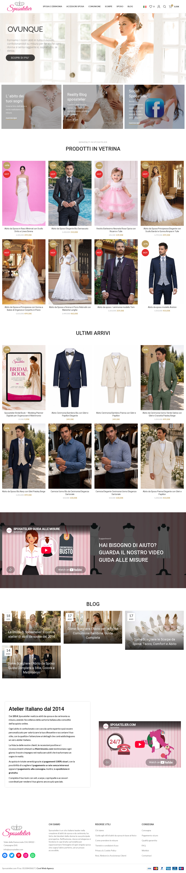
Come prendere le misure (106, 840)
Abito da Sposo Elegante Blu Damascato (69, 228)
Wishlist (145, 850)
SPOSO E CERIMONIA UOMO (93, 48)
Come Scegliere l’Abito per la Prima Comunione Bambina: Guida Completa (93, 633)
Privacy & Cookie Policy (105, 850)
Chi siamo (99, 830)
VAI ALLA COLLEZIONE (93, 60)
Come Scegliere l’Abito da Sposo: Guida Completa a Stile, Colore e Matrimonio (31, 668)
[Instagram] (25, 855)
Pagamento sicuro (150, 835)
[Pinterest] (18, 855)
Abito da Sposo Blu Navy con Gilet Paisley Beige (23, 491)
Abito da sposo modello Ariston (162, 307)
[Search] (165, 6)
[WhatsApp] (32, 855)
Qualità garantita (149, 840)
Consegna (146, 830)
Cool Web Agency (45, 868)
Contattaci (147, 855)
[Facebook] (4, 855)
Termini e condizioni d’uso (106, 845)
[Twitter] (11, 855)
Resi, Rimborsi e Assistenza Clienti (110, 855)
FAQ (144, 845)
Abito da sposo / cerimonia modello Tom (116, 307)
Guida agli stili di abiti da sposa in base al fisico (115, 835)
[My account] (159, 6)
